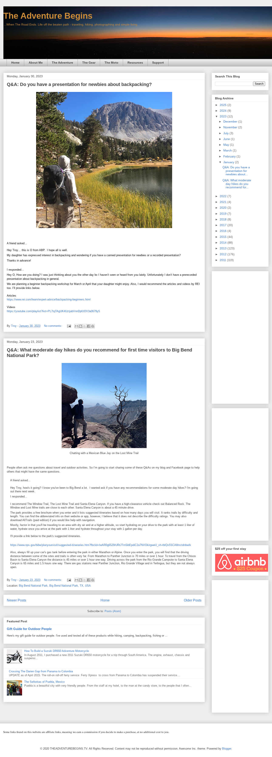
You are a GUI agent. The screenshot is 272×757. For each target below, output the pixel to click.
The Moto (111, 62)
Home (15, 62)
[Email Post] (69, 325)
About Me (36, 62)
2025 (223, 105)
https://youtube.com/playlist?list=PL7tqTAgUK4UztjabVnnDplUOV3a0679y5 (53, 311)
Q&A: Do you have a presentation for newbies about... (236, 171)
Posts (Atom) (113, 611)
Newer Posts (16, 600)
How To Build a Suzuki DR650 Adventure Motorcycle (56, 651)
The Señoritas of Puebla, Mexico (44, 681)
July (226, 133)
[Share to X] (84, 326)
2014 (223, 242)
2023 (223, 116)
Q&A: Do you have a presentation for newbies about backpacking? (79, 84)
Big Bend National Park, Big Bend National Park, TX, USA (55, 585)
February (230, 156)
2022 (223, 196)
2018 (223, 219)
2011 (223, 260)
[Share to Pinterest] (93, 326)
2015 (223, 237)
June (227, 139)
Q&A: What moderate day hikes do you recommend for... (236, 184)
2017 (223, 225)
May (226, 144)
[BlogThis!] (80, 326)
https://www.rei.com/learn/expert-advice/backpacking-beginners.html (49, 299)
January (229, 162)
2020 (223, 207)
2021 (223, 202)
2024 (223, 110)
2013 (223, 248)
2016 (223, 231)
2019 (223, 213)
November (230, 127)
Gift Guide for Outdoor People (29, 629)
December (230, 121)
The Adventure (62, 62)
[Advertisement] (240, 336)
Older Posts (192, 600)
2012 (223, 254)
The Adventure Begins (47, 15)
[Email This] (76, 326)
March (228, 150)
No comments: (53, 325)
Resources (135, 62)
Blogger (226, 748)
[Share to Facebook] (88, 326)
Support (158, 62)
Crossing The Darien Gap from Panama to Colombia (41, 671)
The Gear (88, 62)
